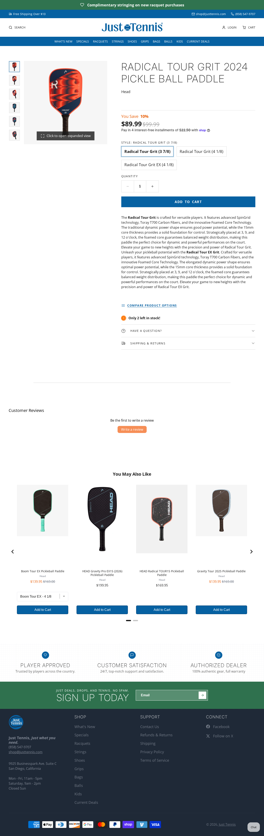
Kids (180, 41)
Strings (118, 41)
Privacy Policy (152, 751)
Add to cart (188, 202)
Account (229, 27)
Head (43, 576)
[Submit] (202, 695)
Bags (156, 41)
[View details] (16, 722)
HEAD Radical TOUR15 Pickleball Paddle (162, 573)
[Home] (132, 27)
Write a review (132, 429)
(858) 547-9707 (245, 14)
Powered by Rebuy (132, 626)
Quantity (129, 176)
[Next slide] (251, 551)
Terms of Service (154, 760)
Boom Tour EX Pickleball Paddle (42, 571)
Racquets (100, 41)
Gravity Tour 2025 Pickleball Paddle (221, 571)
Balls (168, 41)
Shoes (132, 41)
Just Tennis (227, 824)
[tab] (128, 620)
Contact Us (149, 726)
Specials (82, 41)
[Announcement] (132, 5)
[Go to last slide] (13, 551)
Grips (145, 41)
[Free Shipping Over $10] (27, 14)
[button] (188, 291)
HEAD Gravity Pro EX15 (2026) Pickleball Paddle (102, 573)
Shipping (148, 743)
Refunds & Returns (156, 734)
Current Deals (198, 41)
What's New (63, 41)
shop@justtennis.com (211, 14)
